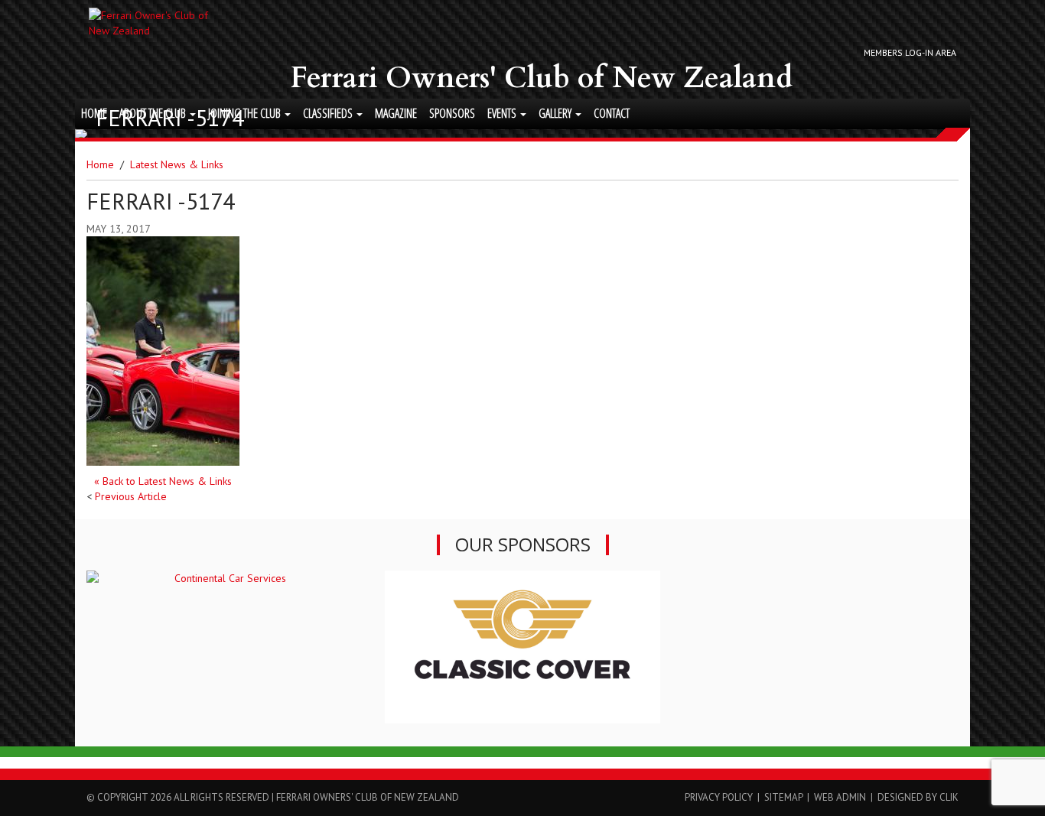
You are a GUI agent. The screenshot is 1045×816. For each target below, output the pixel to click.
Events (503, 113)
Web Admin (840, 797)
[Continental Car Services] (224, 578)
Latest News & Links (176, 164)
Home (94, 113)
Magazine (396, 113)
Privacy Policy (719, 797)
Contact (612, 113)
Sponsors (452, 113)
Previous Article (131, 496)
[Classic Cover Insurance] (522, 647)
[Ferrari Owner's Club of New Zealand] (151, 23)
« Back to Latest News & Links (163, 481)
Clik (949, 797)
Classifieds (329, 113)
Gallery (556, 113)
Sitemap (783, 797)
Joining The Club (245, 113)
